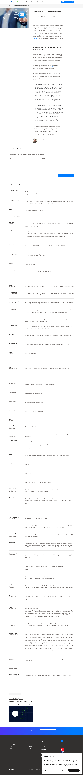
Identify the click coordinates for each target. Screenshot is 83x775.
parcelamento (36, 38)
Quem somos (30, 741)
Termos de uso (44, 749)
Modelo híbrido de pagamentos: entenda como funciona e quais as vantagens (21, 701)
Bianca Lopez (42, 139)
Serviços (10, 741)
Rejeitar (63, 770)
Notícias (15, 5)
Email (43, 158)
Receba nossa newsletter (67, 746)
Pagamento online (15, 694)
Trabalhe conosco (31, 744)
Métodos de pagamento (13, 744)
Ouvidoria (43, 744)
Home (10, 5)
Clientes (30, 748)
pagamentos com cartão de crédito (47, 66)
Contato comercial (48, 730)
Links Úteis (11, 763)
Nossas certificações (32, 750)
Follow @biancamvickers (44, 142)
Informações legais (44, 746)
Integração (11, 746)
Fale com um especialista (67, 1)
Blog (38, 1)
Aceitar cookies (74, 770)
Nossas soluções (24, 1)
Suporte (43, 1)
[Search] (59, 1)
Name (11, 158)
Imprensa (30, 746)
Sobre (32, 1)
